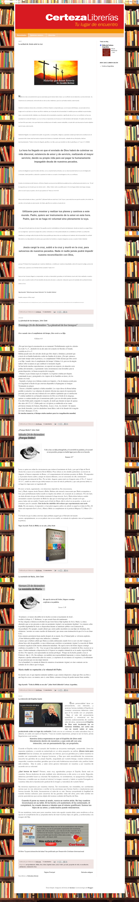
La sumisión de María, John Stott (31, 577)
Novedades (21, 35)
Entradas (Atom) (32, 876)
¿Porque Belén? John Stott (28, 430)
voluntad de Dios (32, 867)
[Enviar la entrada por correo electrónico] (54, 312)
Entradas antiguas (87, 872)
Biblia (37, 864)
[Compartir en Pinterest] (66, 312)
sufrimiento (22, 867)
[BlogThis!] (60, 312)
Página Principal (49, 872)
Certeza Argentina (108, 66)
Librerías (51, 35)
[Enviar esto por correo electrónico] (58, 312)
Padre (61, 864)
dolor (44, 864)
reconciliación (84, 864)
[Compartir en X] (62, 312)
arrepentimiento (30, 864)
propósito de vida (74, 864)
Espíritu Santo (51, 864)
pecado (66, 864)
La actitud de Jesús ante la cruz (30, 44)
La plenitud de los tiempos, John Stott (32, 321)
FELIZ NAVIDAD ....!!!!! (114, 50)
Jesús (57, 864)
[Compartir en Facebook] (64, 312)
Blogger (90, 888)
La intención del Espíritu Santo (30, 699)
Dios (41, 864)
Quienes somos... (37, 35)
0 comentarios (47, 312)
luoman (72, 888)
